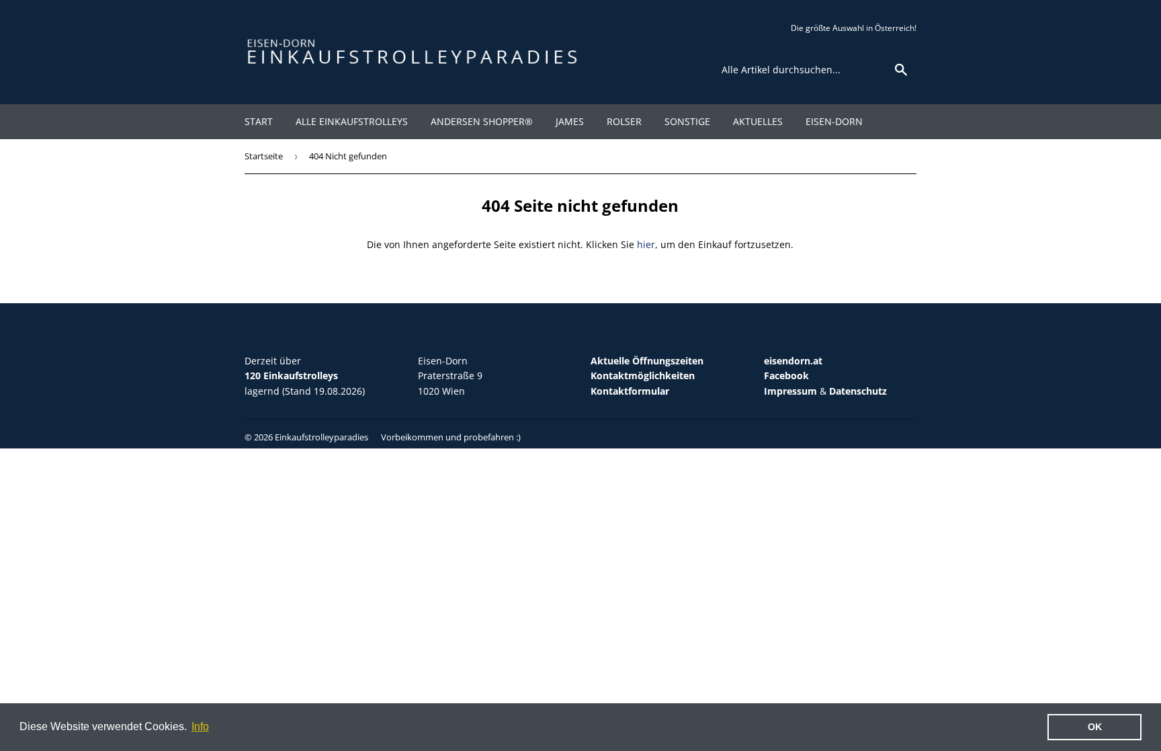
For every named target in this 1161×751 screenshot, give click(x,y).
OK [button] (1095, 726)
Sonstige (687, 121)
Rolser (624, 121)
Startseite (264, 156)
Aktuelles (758, 121)
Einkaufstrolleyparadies (321, 437)
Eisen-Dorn (834, 121)
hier (646, 244)
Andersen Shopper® (482, 121)
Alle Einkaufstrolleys (352, 121)
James (570, 121)
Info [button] (200, 726)
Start (259, 121)
